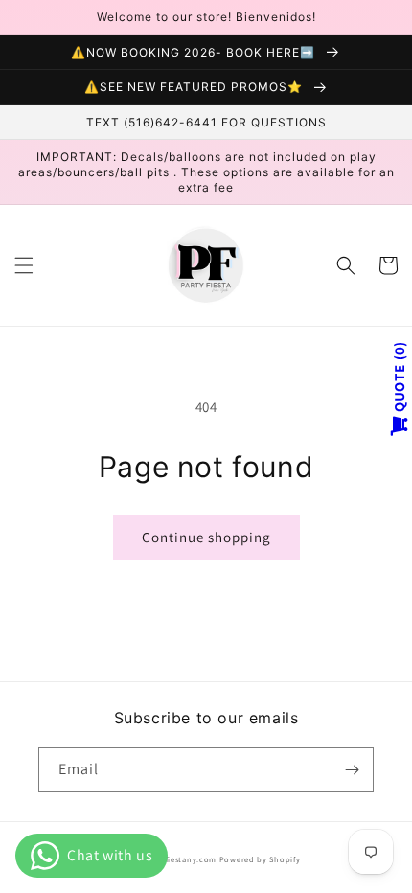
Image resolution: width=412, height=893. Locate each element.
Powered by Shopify (260, 859)
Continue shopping (206, 537)
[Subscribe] (352, 769)
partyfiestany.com (180, 859)
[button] (24, 265)
